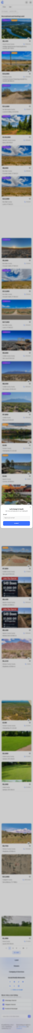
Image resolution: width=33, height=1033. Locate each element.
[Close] (30, 507)
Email (5, 514)
